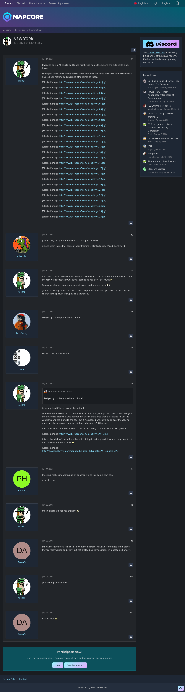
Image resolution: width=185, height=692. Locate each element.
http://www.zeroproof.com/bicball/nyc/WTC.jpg (83, 433)
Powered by (92, 687)
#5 (132, 347)
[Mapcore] (92, 17)
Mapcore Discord (156, 168)
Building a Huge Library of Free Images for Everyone (163, 82)
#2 (132, 234)
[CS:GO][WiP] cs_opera (159, 105)
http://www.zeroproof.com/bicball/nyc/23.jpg (82, 200)
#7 (132, 468)
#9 (132, 540)
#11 (131, 612)
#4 (132, 311)
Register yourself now (66, 657)
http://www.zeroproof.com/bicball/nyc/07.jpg (82, 114)
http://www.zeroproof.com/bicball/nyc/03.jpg (82, 93)
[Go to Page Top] (181, 688)
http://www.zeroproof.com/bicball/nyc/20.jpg (82, 184)
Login (155, 3)
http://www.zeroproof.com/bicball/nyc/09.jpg (82, 125)
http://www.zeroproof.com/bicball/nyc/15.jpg (82, 157)
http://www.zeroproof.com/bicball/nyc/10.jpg (82, 130)
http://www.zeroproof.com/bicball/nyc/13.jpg (82, 146)
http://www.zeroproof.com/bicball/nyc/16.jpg (82, 162)
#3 (132, 270)
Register (166, 3)
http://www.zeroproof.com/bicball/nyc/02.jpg (82, 87)
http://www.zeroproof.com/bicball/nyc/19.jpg (82, 178)
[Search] (177, 3)
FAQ (150, 146)
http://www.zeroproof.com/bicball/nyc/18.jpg (82, 173)
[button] (141, 3)
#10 (131, 576)
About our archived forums (162, 161)
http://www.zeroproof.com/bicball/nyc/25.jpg (82, 211)
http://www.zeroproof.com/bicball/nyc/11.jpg (82, 135)
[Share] (133, 50)
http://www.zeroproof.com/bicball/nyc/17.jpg (82, 168)
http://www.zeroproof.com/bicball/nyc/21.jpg (82, 189)
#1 (132, 59)
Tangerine (153, 153)
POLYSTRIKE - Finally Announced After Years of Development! (161, 95)
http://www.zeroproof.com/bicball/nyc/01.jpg (82, 82)
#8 (132, 504)
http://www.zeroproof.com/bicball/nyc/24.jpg (82, 205)
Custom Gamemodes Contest (163, 138)
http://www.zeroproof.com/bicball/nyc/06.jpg (82, 109)
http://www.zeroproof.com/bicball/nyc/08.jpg (82, 119)
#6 (132, 383)
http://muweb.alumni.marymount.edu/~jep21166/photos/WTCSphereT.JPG (80, 450)
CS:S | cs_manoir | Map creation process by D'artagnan (160, 127)
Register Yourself (75, 665)
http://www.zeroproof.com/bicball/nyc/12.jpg (82, 141)
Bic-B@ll (21, 42)
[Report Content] (131, 223)
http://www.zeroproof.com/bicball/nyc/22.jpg (82, 195)
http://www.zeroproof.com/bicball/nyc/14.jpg (82, 152)
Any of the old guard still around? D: (160, 115)
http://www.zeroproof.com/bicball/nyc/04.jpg (82, 98)
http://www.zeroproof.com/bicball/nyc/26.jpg (82, 216)
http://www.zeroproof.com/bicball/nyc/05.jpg (82, 103)
